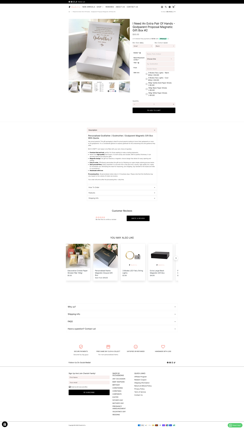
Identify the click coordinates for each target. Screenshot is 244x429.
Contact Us (138, 395)
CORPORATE (117, 394)
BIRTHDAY (116, 385)
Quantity (136, 101)
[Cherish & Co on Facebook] (69, 2)
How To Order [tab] (94, 187)
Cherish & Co (82, 425)
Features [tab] (92, 193)
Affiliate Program (140, 377)
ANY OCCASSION (118, 379)
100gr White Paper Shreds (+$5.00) (157, 94)
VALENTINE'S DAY (119, 412)
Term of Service (140, 392)
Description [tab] (93, 130)
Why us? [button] (72, 307)
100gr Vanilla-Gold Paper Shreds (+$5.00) (160, 84)
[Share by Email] (174, 11)
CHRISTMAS (116, 391)
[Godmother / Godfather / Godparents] (138, 63)
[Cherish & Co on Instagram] (74, 2)
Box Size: (138, 43)
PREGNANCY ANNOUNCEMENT (119, 407)
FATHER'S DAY (117, 400)
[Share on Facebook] (167, 11)
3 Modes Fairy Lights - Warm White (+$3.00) (158, 74)
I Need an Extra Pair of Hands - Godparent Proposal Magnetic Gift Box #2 (94, 11)
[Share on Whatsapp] (172, 11)
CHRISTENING (117, 388)
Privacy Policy (139, 389)
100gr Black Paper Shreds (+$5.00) (157, 89)
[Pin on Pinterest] (171, 11)
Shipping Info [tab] (93, 198)
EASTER (115, 397)
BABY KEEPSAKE (118, 382)
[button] (176, 258)
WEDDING (116, 415)
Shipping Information (141, 383)
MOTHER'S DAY (118, 403)
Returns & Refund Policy (143, 386)
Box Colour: (161, 43)
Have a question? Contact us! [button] (82, 329)
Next (127, 49)
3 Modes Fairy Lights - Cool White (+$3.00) (158, 79)
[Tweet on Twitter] (169, 11)
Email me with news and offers (79, 387)
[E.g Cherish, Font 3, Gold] (140, 53)
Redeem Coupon (140, 380)
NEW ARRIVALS (88, 7)
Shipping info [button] (74, 314)
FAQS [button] (70, 321)
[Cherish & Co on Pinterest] (71, 2)
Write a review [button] (138, 218)
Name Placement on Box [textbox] (139, 59)
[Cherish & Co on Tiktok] (76, 2)
